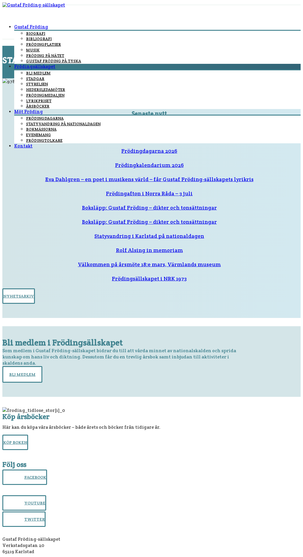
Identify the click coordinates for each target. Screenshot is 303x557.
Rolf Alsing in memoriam (149, 250)
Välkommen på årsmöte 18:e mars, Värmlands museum (149, 264)
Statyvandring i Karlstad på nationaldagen (149, 236)
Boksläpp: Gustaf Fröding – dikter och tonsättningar (149, 207)
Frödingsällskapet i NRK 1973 (149, 278)
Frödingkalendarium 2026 (149, 165)
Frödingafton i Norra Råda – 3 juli (149, 193)
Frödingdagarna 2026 (149, 150)
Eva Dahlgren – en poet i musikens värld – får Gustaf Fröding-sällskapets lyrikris (149, 179)
